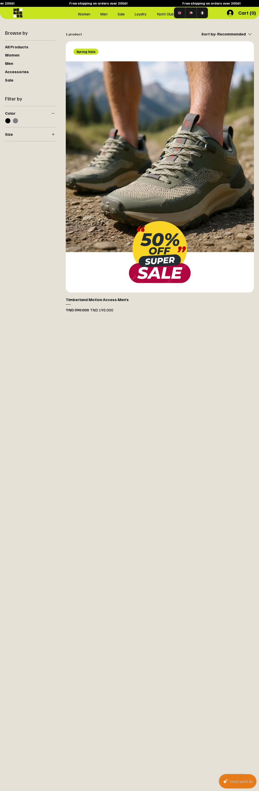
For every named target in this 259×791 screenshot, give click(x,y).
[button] (247, 13)
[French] (202, 12)
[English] (179, 12)
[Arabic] (191, 12)
